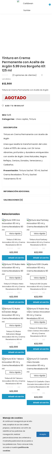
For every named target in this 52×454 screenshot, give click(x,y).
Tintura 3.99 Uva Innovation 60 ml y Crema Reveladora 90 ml (13, 242)
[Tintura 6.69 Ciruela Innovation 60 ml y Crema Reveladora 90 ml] (38, 269)
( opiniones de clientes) (24, 75)
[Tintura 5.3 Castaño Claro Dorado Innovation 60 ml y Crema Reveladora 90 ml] (38, 365)
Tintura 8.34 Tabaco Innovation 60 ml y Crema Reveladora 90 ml (13, 381)
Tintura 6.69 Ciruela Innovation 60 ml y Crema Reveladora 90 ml (38, 286)
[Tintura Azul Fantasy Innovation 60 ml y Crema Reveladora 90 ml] (38, 224)
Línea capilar (22, 119)
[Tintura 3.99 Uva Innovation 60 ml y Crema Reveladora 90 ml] (13, 224)
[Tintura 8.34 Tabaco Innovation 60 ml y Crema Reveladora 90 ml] (13, 363)
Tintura (32, 119)
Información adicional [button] (16, 191)
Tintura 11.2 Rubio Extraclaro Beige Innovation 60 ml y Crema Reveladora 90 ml (13, 335)
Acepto (43, 434)
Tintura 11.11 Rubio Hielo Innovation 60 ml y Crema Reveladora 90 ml (13, 286)
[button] (13, 257)
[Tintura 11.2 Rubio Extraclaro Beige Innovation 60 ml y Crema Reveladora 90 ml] (13, 315)
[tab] (26, 127)
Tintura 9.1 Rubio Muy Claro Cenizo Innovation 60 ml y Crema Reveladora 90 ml (38, 332)
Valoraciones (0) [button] (13, 199)
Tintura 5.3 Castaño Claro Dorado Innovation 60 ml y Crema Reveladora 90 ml (38, 385)
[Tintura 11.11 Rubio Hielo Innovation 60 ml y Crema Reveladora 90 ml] (13, 269)
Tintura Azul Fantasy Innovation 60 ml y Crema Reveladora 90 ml (38, 242)
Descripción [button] (10, 127)
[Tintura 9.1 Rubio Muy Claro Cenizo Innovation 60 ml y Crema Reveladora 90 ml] (38, 313)
